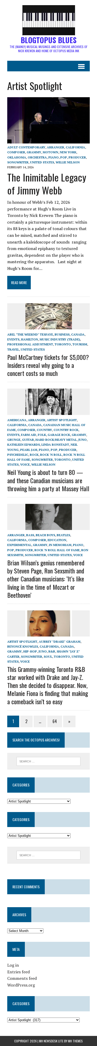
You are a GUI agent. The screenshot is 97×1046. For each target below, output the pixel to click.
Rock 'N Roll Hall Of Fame (57, 550)
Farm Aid (28, 435)
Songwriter (17, 162)
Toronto (63, 344)
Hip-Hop (30, 651)
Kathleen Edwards (23, 444)
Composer (16, 152)
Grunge (13, 440)
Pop (63, 157)
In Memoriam (60, 545)
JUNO (82, 440)
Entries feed (18, 972)
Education (57, 540)
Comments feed (22, 978)
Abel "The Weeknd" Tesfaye (30, 334)
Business (62, 334)
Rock (34, 455)
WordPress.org (21, 985)
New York (68, 152)
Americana (16, 420)
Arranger (55, 147)
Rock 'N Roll (51, 455)
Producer (77, 157)
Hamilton (29, 339)
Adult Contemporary (26, 147)
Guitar (28, 440)
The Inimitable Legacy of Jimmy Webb (46, 183)
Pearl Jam (28, 450)
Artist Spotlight (62, 420)
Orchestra (37, 157)
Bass (30, 535)
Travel (13, 349)
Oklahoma (16, 157)
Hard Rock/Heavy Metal (56, 440)
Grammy (34, 152)
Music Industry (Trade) (60, 339)
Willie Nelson (68, 162)
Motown (50, 152)
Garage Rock (59, 435)
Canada (78, 334)
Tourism (79, 344)
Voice (25, 464)
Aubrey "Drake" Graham (59, 641)
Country (44, 430)
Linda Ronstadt (55, 444)
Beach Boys (45, 535)
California (75, 147)
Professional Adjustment (30, 344)
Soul (48, 656)
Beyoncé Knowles (22, 646)
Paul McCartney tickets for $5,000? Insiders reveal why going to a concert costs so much (48, 365)
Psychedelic (17, 455)
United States (42, 162)
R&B (51, 651)
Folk (42, 435)
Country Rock (66, 430)
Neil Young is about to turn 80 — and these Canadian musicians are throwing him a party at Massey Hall (48, 480)
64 (55, 721)
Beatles (63, 535)
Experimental (19, 545)
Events (13, 339)
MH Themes (75, 1041)
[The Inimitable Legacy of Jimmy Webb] (48, 140)
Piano (53, 157)
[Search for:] (48, 761)
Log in (13, 965)
